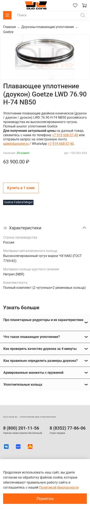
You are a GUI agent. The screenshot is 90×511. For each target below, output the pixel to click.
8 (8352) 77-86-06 (68, 428)
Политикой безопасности (59, 487)
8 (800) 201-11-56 (21, 428)
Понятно (45, 498)
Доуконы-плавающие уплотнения (47, 27)
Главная (9, 27)
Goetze (8, 32)
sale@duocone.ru (16, 144)
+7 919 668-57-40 (65, 135)
